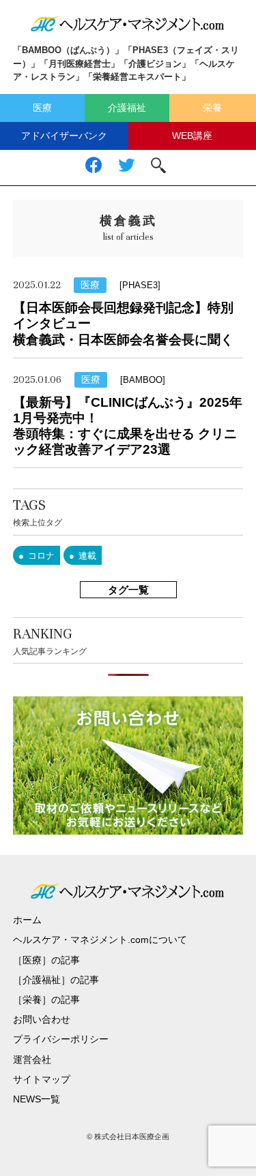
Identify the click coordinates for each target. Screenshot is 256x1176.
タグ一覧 (128, 589)
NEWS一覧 (36, 1099)
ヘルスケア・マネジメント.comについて (100, 939)
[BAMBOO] (142, 380)
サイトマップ (41, 1079)
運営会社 (32, 1059)
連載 (87, 556)
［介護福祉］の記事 (56, 979)
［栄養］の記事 (46, 999)
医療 (42, 107)
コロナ (41, 556)
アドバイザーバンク (64, 135)
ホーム (27, 919)
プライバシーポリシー (61, 1039)
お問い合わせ (41, 1019)
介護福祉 (127, 107)
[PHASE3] (139, 285)
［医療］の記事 (46, 960)
